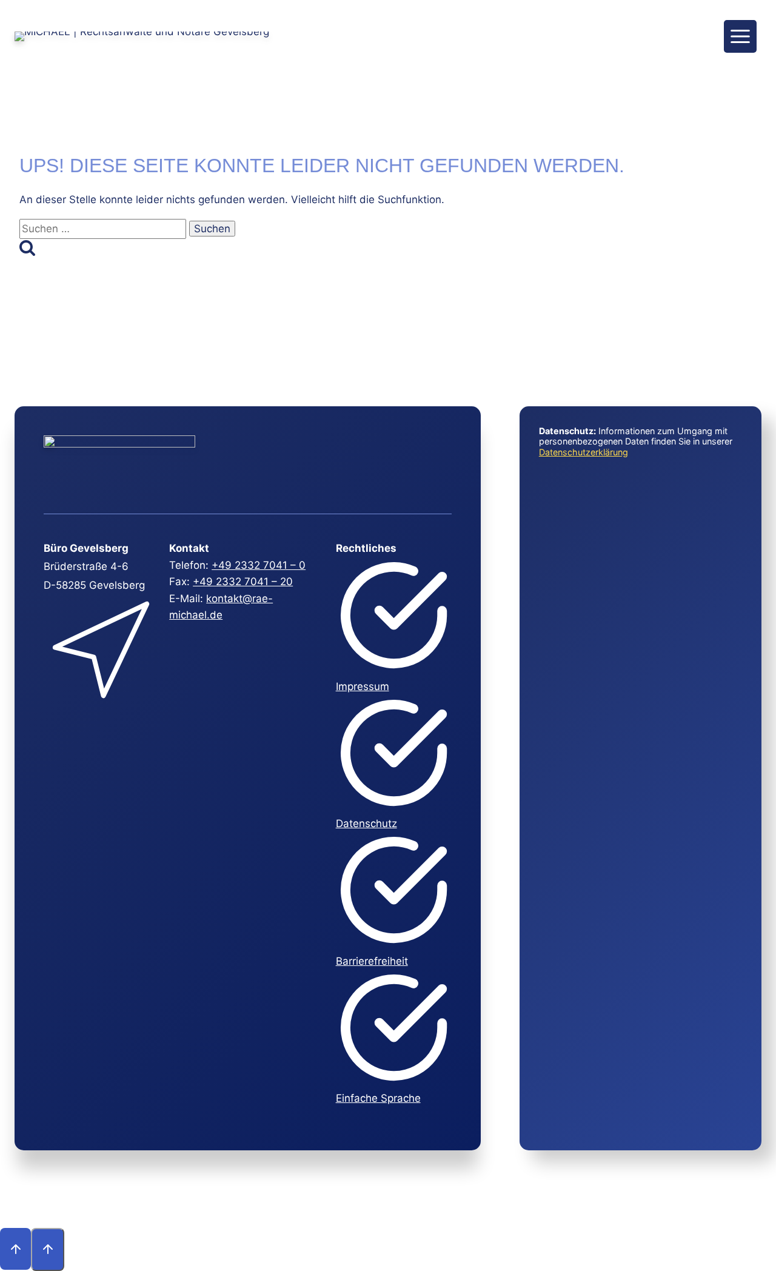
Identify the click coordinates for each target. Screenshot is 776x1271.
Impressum (362, 686)
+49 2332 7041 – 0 (259, 565)
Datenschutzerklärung (583, 452)
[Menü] (740, 36)
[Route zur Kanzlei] (100, 707)
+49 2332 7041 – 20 (243, 581)
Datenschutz (366, 823)
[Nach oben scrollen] (15, 1248)
